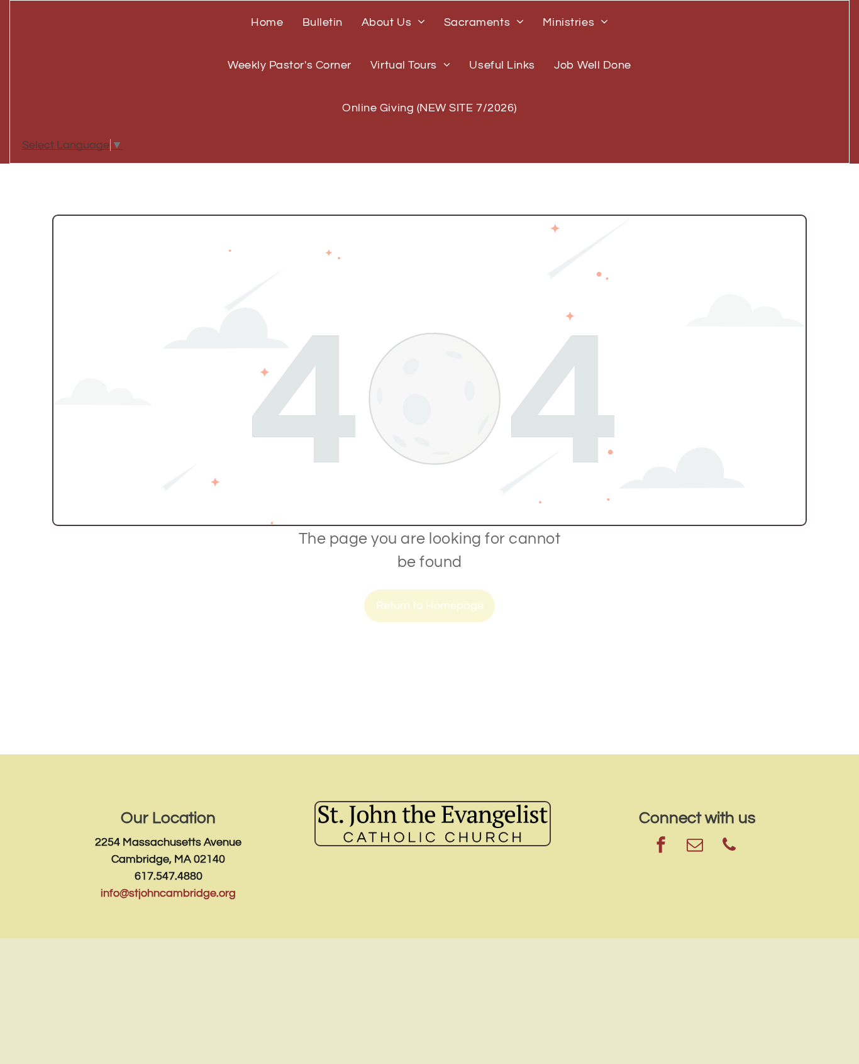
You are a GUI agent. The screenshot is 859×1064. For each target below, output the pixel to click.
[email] (694, 846)
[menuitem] (266, 22)
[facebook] (660, 846)
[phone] (728, 846)
